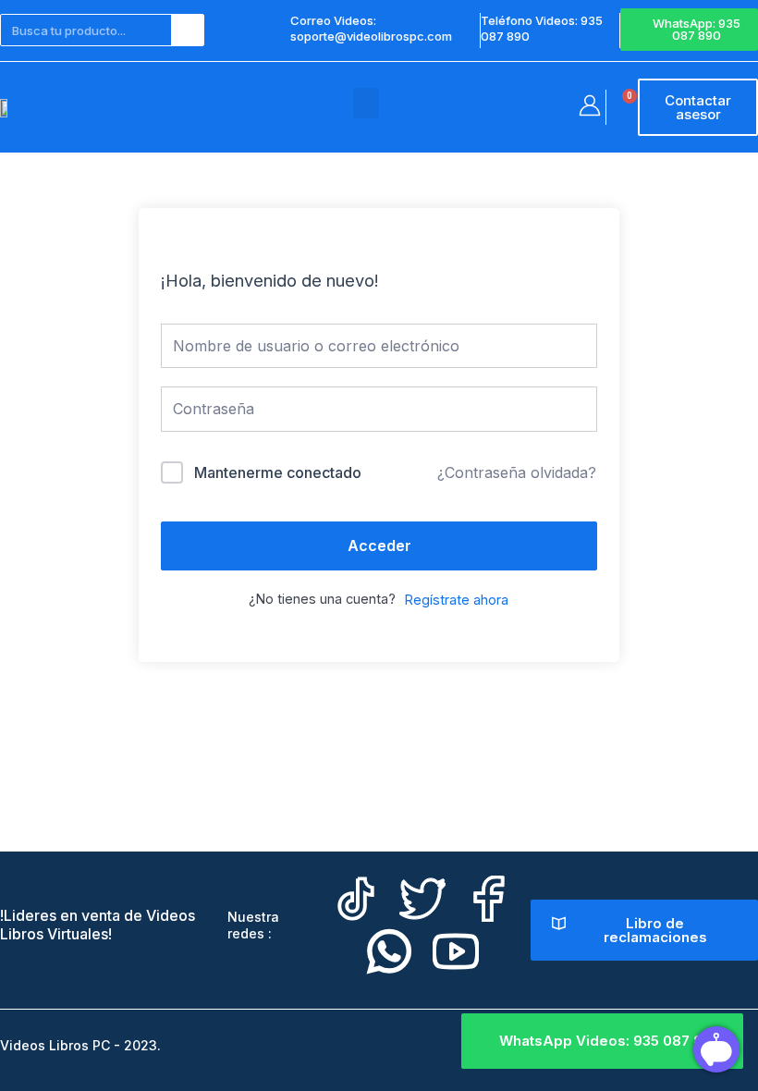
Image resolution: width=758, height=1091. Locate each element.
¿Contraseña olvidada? (516, 472)
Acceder (379, 545)
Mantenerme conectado (277, 472)
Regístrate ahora (456, 600)
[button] (366, 103)
